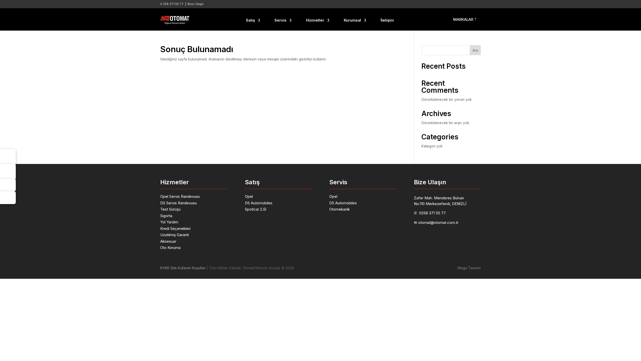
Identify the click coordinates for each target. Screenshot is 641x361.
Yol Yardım (169, 222)
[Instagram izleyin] (457, 4)
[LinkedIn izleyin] (447, 4)
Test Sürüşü (170, 209)
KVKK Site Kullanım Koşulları (183, 268)
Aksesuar (168, 241)
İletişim (387, 20)
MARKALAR (463, 19)
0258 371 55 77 (432, 213)
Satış (250, 20)
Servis (280, 20)
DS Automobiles (258, 203)
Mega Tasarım (469, 268)
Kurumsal (352, 20)
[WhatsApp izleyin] (477, 4)
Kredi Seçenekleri (175, 228)
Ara (475, 50)
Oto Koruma (170, 247)
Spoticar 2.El (255, 209)
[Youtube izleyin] (467, 4)
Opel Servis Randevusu (180, 196)
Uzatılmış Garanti (174, 234)
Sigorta (166, 215)
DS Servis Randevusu (178, 203)
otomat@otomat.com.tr (438, 222)
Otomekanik (339, 209)
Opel (249, 196)
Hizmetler (315, 20)
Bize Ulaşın (196, 4)
